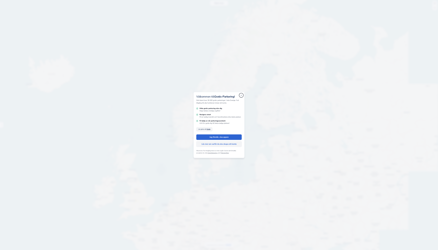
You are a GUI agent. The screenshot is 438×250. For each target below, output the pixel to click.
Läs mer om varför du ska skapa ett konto (219, 144)
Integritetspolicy (213, 153)
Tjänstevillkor (225, 153)
